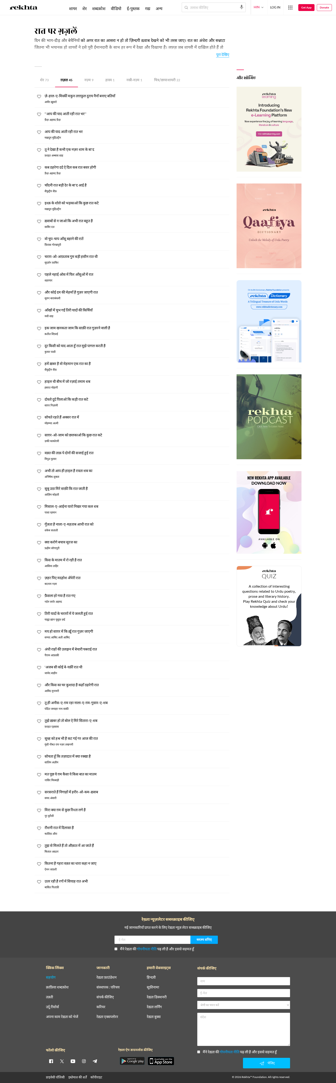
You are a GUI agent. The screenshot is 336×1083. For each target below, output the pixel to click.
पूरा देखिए (222, 54)
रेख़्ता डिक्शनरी (157, 997)
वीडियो (116, 8)
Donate (324, 7)
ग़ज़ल (66, 80)
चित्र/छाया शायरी (167, 80)
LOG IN (275, 7)
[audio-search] (241, 7)
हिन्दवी (151, 977)
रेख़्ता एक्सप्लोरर (107, 1017)
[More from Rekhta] (290, 7)
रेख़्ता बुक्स (154, 1017)
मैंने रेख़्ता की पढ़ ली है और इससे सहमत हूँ (157, 949)
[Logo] (23, 8)
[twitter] (62, 1061)
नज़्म (88, 80)
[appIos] (161, 1061)
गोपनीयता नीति (147, 949)
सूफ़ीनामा (153, 987)
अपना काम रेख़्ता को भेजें (62, 1017)
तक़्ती (49, 997)
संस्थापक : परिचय (108, 987)
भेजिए (271, 1063)
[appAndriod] (132, 1061)
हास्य (110, 80)
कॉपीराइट (96, 1077)
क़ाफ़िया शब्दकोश (57, 987)
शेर (44, 80)
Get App (306, 7)
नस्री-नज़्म (134, 80)
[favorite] (39, 97)
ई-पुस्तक (133, 8)
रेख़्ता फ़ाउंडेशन (106, 977)
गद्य (147, 8)
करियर (100, 1007)
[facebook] (51, 1061)
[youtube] (73, 1061)
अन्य (159, 8)
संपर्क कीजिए (105, 997)
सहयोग (51, 977)
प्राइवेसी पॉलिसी (55, 1077)
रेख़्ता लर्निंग (154, 1007)
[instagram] (84, 1061)
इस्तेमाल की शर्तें (77, 1077)
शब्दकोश (98, 8)
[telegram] (95, 1061)
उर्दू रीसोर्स (52, 1007)
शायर (73, 8)
